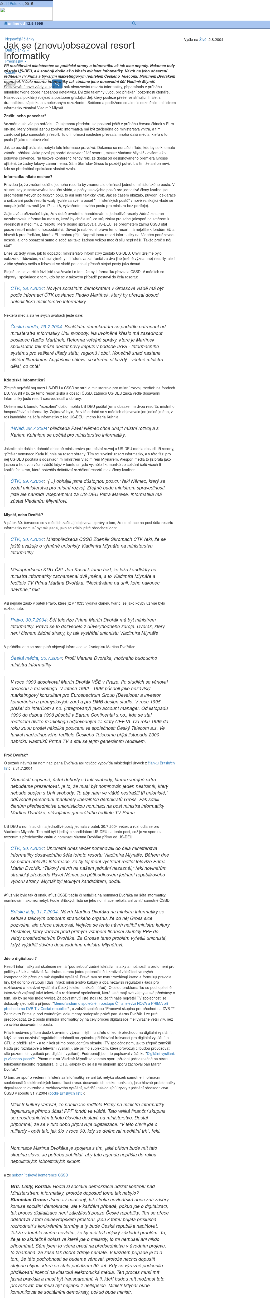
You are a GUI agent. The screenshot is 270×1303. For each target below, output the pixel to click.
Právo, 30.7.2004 (29, 619)
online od (17, 23)
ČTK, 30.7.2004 (27, 539)
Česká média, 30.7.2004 (36, 658)
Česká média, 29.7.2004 (36, 326)
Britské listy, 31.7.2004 (34, 911)
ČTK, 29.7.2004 (27, 481)
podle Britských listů (66, 1093)
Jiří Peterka (13, 3)
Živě (202, 39)
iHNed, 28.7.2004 (29, 428)
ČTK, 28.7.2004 (27, 288)
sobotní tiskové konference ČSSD (40, 1175)
